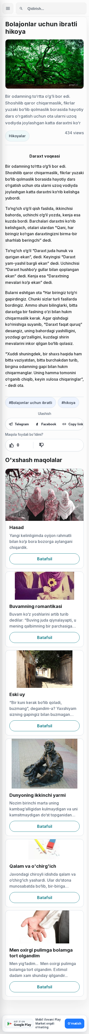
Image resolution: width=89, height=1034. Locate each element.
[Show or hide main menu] (7, 8)
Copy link (75, 424)
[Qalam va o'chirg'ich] (44, 849)
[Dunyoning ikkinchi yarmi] (44, 764)
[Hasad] (44, 495)
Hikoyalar (17, 136)
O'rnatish (74, 1023)
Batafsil (44, 558)
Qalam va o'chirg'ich (32, 866)
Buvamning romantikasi (35, 606)
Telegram (22, 424)
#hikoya (68, 402)
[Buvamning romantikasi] (44, 586)
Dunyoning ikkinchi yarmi (37, 795)
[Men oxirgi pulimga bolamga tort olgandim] (44, 926)
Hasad (16, 527)
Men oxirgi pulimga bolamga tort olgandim (41, 952)
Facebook (48, 424)
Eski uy (17, 694)
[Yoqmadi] (41, 445)
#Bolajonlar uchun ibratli (30, 402)
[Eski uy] (44, 669)
